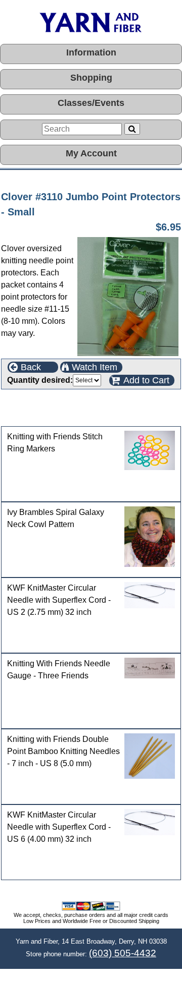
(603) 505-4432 (122, 953)
